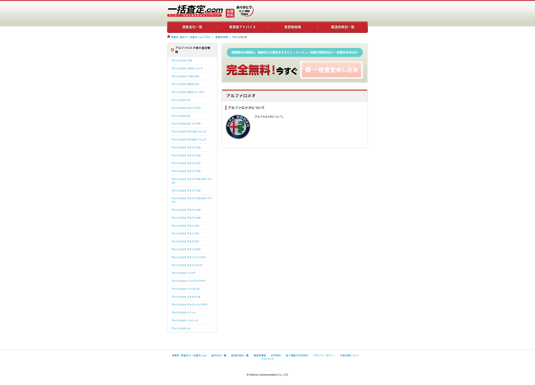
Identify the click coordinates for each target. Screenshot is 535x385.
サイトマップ (267, 359)
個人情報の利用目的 (297, 355)
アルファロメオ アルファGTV (186, 249)
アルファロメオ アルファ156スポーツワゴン (191, 181)
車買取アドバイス (242, 27)
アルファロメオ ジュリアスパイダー (188, 281)
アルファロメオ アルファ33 (185, 225)
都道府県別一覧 (342, 27)
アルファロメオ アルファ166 (186, 217)
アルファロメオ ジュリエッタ (185, 289)
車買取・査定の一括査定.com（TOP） (191, 37)
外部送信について (349, 355)
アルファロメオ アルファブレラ (186, 265)
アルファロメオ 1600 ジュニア (187, 68)
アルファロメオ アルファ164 (186, 209)
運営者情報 (259, 355)
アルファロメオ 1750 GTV (185, 76)
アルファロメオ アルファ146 (186, 155)
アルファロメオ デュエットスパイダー (190, 304)
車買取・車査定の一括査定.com (189, 355)
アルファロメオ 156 (181, 60)
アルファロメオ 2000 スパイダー (188, 92)
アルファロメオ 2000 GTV (185, 84)
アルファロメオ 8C (181, 116)
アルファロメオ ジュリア (183, 273)
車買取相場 (292, 27)
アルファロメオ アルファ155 (186, 171)
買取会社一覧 (192, 27)
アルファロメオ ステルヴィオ (185, 296)
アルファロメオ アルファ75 (185, 233)
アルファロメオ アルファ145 (186, 147)
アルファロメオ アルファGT (185, 241)
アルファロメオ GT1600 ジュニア (188, 139)
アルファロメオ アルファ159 (186, 190)
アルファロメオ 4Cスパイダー (186, 108)
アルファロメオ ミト (181, 328)
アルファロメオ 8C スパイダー (187, 123)
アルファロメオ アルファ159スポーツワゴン (191, 200)
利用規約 (276, 355)
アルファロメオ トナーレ (183, 312)
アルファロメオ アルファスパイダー (189, 257)
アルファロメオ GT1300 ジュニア (188, 131)
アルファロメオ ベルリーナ (185, 320)
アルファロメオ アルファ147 (186, 163)
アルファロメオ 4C (181, 100)
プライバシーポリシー (324, 355)
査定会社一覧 (218, 355)
